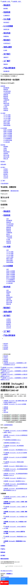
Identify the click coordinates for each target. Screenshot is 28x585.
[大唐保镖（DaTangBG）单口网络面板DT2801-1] (15, 447)
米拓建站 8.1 (9, 573)
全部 (7, 218)
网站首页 (6, 211)
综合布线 (5, 347)
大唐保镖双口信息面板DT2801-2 (11, 442)
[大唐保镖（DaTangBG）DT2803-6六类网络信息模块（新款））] (15, 432)
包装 (4, 410)
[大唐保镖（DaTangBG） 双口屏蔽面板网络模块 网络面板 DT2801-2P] (15, 470)
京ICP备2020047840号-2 (6, 570)
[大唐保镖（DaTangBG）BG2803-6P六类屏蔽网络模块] (15, 454)
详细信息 (5, 407)
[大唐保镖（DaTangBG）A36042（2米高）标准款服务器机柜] (15, 498)
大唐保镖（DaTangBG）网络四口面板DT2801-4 (15, 466)
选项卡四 (5, 412)
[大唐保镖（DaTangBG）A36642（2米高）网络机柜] (15, 508)
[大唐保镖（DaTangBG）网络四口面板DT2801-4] (15, 463)
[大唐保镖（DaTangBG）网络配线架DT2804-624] (15, 538)
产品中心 (5, 345)
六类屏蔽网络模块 (8, 425)
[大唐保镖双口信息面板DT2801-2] (12, 440)
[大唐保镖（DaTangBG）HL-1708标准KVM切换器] (15, 518)
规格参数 (5, 408)
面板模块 (5, 349)
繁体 (2, 575)
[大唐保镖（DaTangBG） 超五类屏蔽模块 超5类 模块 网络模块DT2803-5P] (15, 485)
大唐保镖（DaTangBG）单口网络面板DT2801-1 (15, 449)
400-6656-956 (14, 191)
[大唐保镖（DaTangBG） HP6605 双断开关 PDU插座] (15, 528)
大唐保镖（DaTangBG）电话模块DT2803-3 (14, 481)
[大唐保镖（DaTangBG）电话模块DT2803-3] (14, 478)
